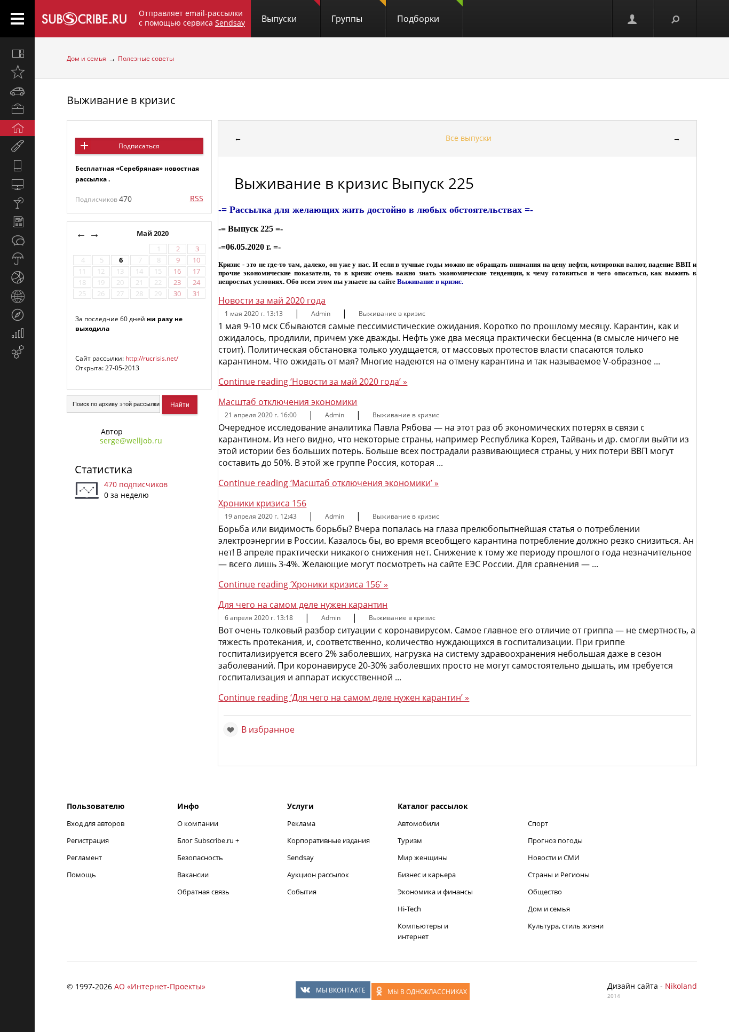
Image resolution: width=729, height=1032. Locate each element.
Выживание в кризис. (430, 281)
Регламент (84, 857)
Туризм (410, 840)
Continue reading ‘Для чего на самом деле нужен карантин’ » (343, 697)
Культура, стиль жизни (566, 926)
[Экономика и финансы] (17, 334)
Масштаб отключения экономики (287, 402)
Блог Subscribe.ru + (209, 840)
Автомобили (418, 823)
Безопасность (200, 857)
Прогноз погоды (555, 840)
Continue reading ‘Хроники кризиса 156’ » (303, 584)
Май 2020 (153, 233)
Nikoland (681, 986)
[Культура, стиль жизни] (17, 203)
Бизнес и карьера (427, 874)
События (301, 891)
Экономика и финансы (435, 891)
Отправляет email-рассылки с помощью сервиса (192, 18)
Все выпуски (469, 138)
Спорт (538, 823)
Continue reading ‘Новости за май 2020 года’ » (312, 381)
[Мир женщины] (17, 147)
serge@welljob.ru (131, 440)
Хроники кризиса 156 (262, 503)
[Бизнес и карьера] (17, 109)
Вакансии (193, 874)
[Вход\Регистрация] (633, 18)
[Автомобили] (17, 91)
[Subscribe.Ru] (84, 18)
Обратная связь (203, 891)
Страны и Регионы (559, 874)
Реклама (301, 823)
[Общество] (17, 240)
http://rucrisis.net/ (151, 358)
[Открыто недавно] (17, 72)
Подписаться (139, 145)
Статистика (103, 469)
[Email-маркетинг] (17, 352)
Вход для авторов (95, 823)
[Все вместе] (17, 53)
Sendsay (300, 857)
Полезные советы (146, 58)
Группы (346, 19)
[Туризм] (17, 315)
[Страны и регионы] (17, 296)
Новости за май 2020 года (272, 300)
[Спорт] (17, 277)
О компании (197, 823)
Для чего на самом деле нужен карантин (302, 604)
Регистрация (88, 840)
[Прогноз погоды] (17, 259)
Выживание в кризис (121, 100)
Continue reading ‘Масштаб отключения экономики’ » (328, 483)
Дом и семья (86, 58)
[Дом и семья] (17, 128)
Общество (545, 891)
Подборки (418, 19)
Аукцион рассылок (318, 874)
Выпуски (279, 19)
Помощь (81, 874)
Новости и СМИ (554, 857)
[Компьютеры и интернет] (17, 184)
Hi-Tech (409, 909)
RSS (196, 198)
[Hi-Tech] (17, 165)
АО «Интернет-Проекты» (159, 986)
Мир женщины (423, 857)
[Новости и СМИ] (17, 221)
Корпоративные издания (328, 840)
